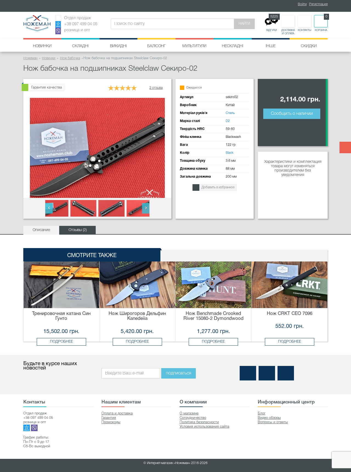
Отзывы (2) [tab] (78, 230)
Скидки (309, 46)
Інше (271, 46)
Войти (302, 4)
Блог (261, 413)
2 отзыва (156, 87)
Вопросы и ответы (273, 422)
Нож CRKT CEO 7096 (289, 314)
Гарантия (108, 417)
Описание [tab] (41, 230)
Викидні (118, 46)
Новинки (42, 46)
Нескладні (232, 46)
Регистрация (318, 4)
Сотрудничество (193, 417)
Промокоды (110, 422)
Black (229, 152)
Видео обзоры (269, 417)
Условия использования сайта (204, 426)
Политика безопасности (199, 422)
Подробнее (61, 341)
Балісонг (156, 46)
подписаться (178, 373)
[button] (49, 208)
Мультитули (194, 46)
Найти (244, 23)
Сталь (230, 113)
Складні (80, 46)
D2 (228, 121)
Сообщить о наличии (292, 114)
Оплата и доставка (117, 413)
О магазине (189, 413)
